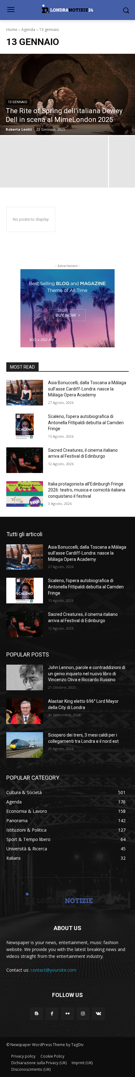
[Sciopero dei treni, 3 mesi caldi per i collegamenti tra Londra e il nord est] (24, 745)
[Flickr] (67, 1014)
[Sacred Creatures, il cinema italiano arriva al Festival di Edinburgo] (24, 460)
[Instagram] (83, 1014)
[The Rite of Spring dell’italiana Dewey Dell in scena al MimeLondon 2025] (67, 94)
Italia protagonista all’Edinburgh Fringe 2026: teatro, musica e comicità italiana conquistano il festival (86, 490)
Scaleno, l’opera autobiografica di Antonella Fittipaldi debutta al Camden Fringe (86, 422)
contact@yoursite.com (53, 970)
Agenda (28, 29)
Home (11, 29)
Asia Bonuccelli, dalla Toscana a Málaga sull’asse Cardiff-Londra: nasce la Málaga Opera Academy (87, 388)
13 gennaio (17, 102)
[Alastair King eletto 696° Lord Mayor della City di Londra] (24, 711)
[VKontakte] (98, 1014)
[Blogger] (36, 1014)
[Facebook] (52, 1014)
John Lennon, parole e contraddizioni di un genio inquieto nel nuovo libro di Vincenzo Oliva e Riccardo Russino (86, 673)
